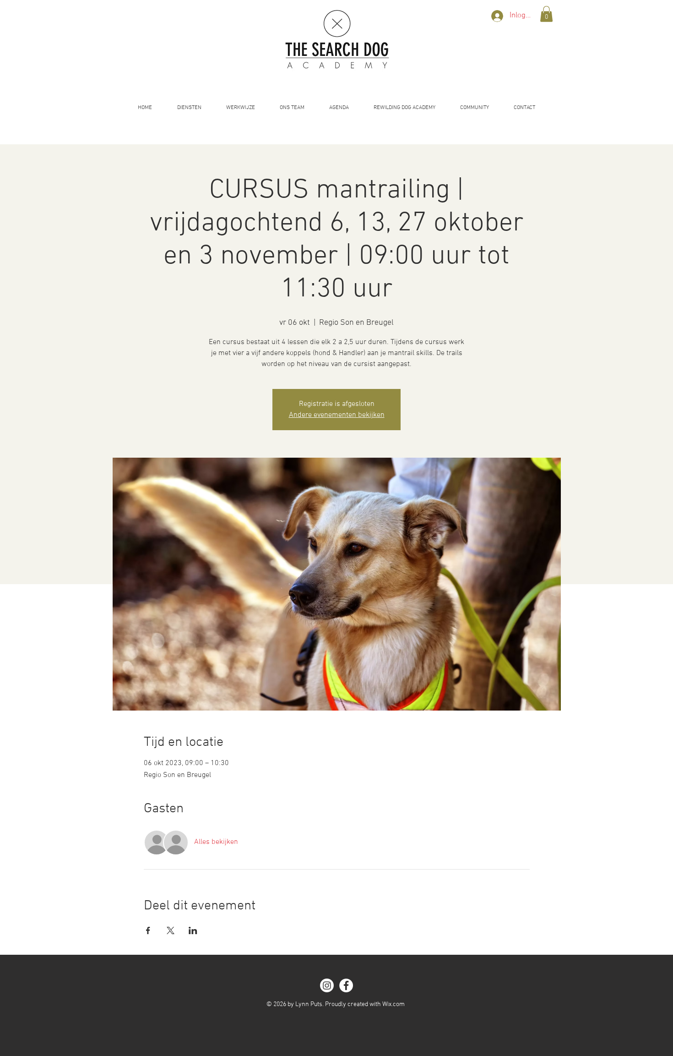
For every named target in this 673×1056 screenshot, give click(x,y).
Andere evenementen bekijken (337, 415)
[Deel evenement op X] (170, 930)
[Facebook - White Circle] (346, 985)
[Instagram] (327, 985)
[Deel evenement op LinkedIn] (193, 930)
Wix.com (393, 1004)
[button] (546, 14)
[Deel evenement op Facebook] (148, 930)
